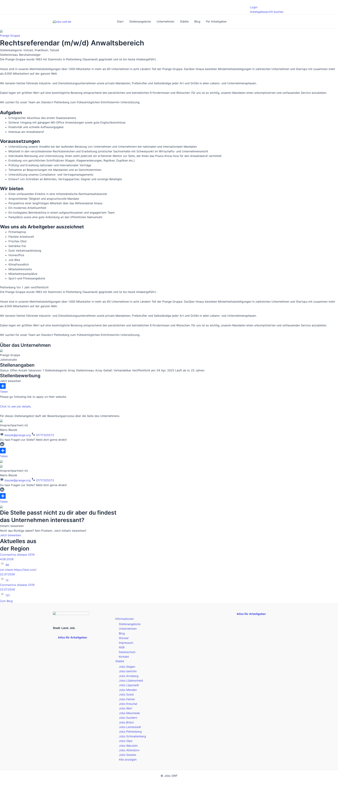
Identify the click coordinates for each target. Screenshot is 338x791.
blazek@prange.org (17, 435)
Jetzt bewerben (10, 535)
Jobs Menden (128, 690)
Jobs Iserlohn (128, 671)
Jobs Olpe (125, 741)
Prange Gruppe (10, 35)
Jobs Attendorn (129, 750)
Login (253, 7)
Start (120, 21)
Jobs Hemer (127, 699)
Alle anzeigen (128, 759)
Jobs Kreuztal (128, 703)
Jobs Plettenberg (130, 731)
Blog (197, 21)
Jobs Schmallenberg (132, 736)
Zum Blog (7, 601)
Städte (184, 21)
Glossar (124, 638)
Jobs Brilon (126, 722)
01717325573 (44, 435)
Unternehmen (165, 21)
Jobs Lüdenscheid (131, 680)
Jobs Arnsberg (128, 676)
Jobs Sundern (128, 717)
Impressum (126, 642)
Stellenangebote (140, 21)
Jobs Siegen (127, 666)
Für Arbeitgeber (216, 21)
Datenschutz (127, 652)
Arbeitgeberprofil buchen (266, 12)
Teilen (4, 391)
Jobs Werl (125, 708)
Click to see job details (15, 406)
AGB (121, 647)
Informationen (124, 619)
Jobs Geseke (127, 755)
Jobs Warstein (128, 745)
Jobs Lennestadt (130, 727)
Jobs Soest (126, 694)
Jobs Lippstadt (129, 685)
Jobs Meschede (129, 713)
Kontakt (124, 656)
